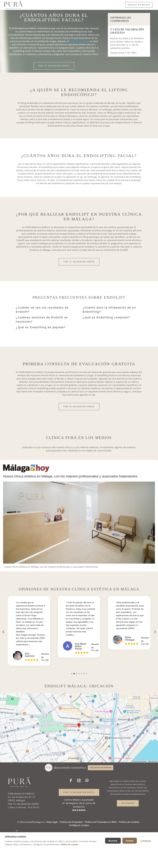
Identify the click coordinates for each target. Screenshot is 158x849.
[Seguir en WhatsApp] (87, 780)
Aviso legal (52, 821)
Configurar (146, 840)
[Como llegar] (79, 727)
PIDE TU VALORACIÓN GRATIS (53, 66)
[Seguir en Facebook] (70, 780)
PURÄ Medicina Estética (21, 793)
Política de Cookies (129, 821)
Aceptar (129, 840)
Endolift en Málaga (139, 5)
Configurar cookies (79, 825)
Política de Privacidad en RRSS (101, 821)
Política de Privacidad (71, 821)
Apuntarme (128, 803)
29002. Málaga (16, 800)
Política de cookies (69, 844)
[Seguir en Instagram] (78, 780)
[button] (71, 673)
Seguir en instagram (100, 768)
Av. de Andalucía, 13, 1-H (21, 797)
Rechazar (112, 840)
